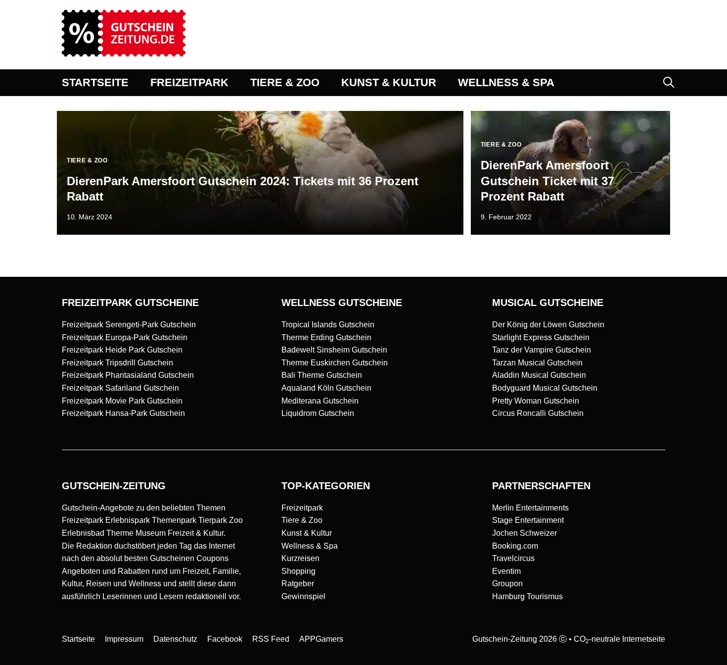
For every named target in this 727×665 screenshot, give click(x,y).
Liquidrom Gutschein (317, 413)
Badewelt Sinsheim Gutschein (334, 350)
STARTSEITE (95, 82)
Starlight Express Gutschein (541, 337)
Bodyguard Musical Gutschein (544, 388)
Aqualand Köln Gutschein (326, 388)
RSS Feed (270, 639)
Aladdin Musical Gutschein (539, 375)
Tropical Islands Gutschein (327, 324)
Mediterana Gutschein (320, 401)
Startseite (78, 639)
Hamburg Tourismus (527, 596)
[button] (668, 82)
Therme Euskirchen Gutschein (334, 362)
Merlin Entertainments (530, 508)
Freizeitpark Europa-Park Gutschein (124, 337)
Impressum (124, 639)
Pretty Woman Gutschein (535, 401)
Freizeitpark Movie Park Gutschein (122, 401)
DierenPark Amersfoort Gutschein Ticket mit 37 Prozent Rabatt (547, 180)
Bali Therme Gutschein (321, 375)
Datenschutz (175, 639)
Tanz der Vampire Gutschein (541, 350)
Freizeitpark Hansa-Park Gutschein (123, 413)
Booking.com (515, 546)
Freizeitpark (302, 508)
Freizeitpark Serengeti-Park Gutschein (129, 324)
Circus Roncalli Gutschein (538, 413)
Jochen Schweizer (524, 533)
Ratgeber (297, 583)
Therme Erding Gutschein (326, 337)
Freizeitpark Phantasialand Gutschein (128, 375)
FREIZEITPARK (189, 82)
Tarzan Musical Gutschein (537, 362)
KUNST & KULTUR (388, 82)
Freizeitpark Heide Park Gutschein (122, 350)
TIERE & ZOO (284, 82)
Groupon (507, 583)
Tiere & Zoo (301, 520)
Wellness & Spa (309, 546)
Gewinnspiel (303, 596)
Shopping (298, 571)
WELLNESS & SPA (506, 82)
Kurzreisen (300, 558)
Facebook (224, 639)
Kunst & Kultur (306, 533)
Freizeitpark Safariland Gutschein (120, 388)
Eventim (506, 571)
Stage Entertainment (528, 520)
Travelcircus (513, 558)
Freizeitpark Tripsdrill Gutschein (117, 362)
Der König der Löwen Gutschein (548, 324)
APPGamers (321, 639)
